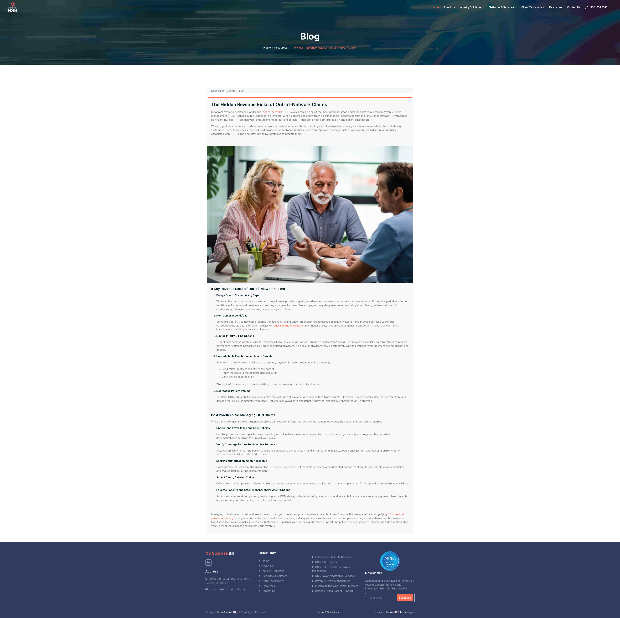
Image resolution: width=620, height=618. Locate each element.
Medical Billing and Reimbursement (336, 586)
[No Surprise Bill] (13, 7)
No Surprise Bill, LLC (231, 612)
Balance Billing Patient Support (334, 591)
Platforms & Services (274, 576)
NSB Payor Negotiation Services (335, 576)
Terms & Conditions (328, 612)
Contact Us (573, 7)
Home (435, 7)
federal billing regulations (288, 325)
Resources (555, 7)
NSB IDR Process (326, 562)
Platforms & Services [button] (502, 7)
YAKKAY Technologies (402, 612)
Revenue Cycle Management (332, 581)
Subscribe (405, 597)
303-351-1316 (598, 7)
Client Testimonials (532, 7)
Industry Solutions (273, 571)
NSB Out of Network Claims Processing (331, 569)
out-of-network (272, 112)
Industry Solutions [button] (471, 7)
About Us (449, 7)
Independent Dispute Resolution (334, 557)
